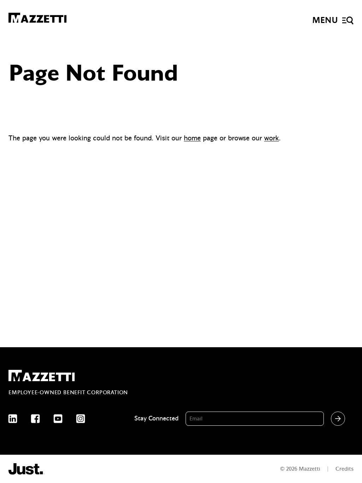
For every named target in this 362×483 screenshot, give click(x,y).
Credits (344, 468)
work (271, 138)
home (192, 138)
